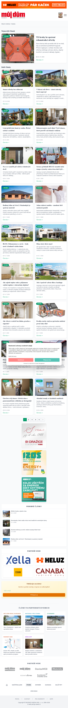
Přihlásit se (34, 595)
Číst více (39, 60)
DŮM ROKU (34, 691)
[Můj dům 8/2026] (60, 15)
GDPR (51, 699)
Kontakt (27, 699)
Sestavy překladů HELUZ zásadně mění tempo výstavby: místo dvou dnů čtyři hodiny (50, 169)
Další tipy (58, 685)
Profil (17, 699)
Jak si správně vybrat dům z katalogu (49, 282)
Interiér (38, 685)
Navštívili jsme (17, 685)
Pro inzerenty (40, 699)
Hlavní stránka (5, 24)
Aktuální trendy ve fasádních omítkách (49, 398)
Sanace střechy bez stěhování (13, 89)
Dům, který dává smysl (44, 244)
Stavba (13, 24)
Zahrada (48, 685)
